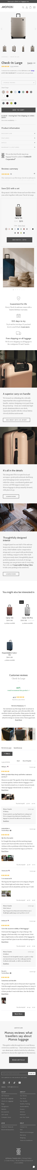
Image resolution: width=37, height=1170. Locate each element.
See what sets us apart (16, 420)
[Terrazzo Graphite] (3, 103)
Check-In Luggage (7, 1101)
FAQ (21, 1129)
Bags (3, 1104)
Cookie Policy (10, 1161)
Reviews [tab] (6, 748)
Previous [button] (1, 29)
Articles (22, 1112)
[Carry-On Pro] (27, 608)
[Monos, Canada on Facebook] (9, 1083)
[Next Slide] (34, 734)
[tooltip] (25, 706)
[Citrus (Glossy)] (11, 103)
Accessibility (19, 1163)
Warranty (23, 1135)
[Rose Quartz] (7, 92)
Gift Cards (4, 1114)
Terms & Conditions (26, 1140)
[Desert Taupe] (3, 92)
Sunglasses (5, 1106)
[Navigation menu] (34, 7)
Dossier (22, 1109)
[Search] (23, 8)
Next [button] (35, 29)
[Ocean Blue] (19, 92)
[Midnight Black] (7, 96)
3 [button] (17, 289)
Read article (18, 1060)
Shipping (23, 1137)
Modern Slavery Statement (24, 1161)
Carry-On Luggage (7, 1098)
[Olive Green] (11, 92)
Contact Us (23, 1127)
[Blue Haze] (15, 92)
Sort (18, 761)
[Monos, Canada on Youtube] (20, 1083)
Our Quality (23, 1101)
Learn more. (25, 327)
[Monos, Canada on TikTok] (14, 1083)
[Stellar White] (3, 96)
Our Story (23, 1098)
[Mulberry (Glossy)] (7, 103)
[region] (18, 734)
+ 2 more (9, 859)
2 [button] (15, 289)
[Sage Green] (23, 92)
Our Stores (23, 1095)
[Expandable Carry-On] (9, 643)
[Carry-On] (9, 608)
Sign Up (32, 1073)
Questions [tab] (18, 748)
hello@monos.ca (13, 1087)
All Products (5, 1095)
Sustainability (24, 1106)
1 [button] (13, 289)
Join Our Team (24, 1117)
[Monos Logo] (7, 6)
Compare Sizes (6, 1117)
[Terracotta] (27, 92)
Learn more (11, 496)
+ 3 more (9, 797)
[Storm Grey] (31, 92)
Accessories (5, 1112)
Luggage (4, 56)
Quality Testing (25, 1104)
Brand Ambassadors (7, 1129)
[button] (9, 66)
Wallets (3, 1109)
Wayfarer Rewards (7, 1127)
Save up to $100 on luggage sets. (18, 1)
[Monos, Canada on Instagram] (4, 1083)
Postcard (23, 1114)
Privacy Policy (26, 1158)
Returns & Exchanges (27, 1132)
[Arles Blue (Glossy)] (15, 103)
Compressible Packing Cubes (23, 565)
